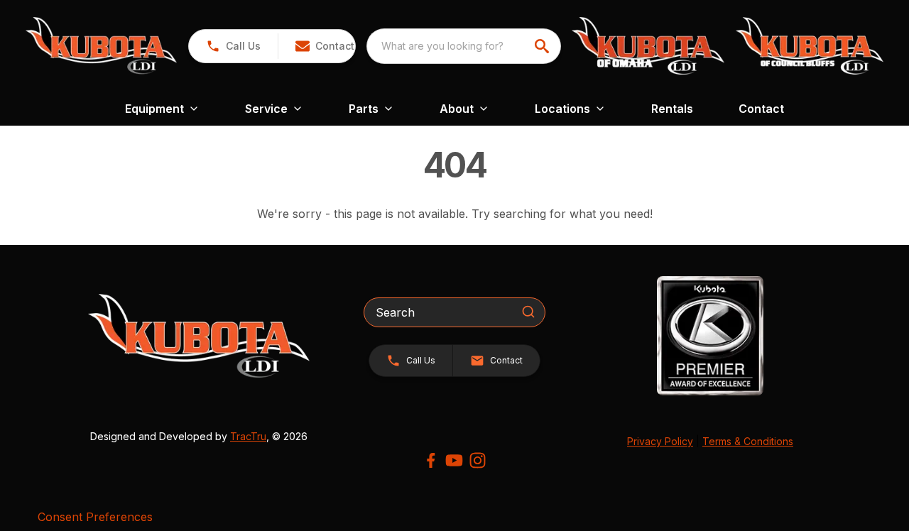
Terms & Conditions (747, 441)
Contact (761, 109)
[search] (543, 46)
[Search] (528, 312)
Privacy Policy (660, 441)
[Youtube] (454, 460)
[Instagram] (477, 460)
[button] (233, 46)
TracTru (248, 436)
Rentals (672, 109)
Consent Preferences (95, 517)
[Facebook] (431, 460)
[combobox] (463, 46)
